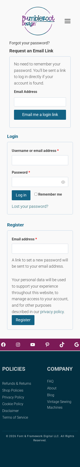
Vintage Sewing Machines (59, 405)
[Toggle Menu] (70, 21)
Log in (21, 195)
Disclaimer (10, 411)
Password (28, 172)
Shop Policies (12, 390)
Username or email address (40, 150)
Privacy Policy (13, 397)
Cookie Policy (12, 404)
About (51, 388)
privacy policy (52, 311)
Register (23, 320)
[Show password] (63, 182)
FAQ (50, 381)
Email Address (25, 92)
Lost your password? (30, 206)
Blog (50, 395)
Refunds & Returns (16, 383)
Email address (31, 239)
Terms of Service (15, 417)
